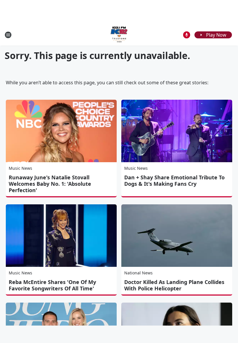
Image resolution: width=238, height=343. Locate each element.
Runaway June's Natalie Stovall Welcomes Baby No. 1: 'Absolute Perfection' (50, 183)
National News (138, 273)
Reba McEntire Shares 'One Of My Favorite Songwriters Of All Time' (52, 285)
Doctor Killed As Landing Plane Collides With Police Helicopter (174, 285)
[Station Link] (119, 34)
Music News (20, 168)
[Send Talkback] (186, 34)
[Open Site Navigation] (8, 34)
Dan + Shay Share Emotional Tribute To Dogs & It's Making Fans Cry (174, 180)
